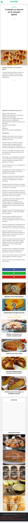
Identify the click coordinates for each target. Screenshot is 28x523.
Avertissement (22, 519)
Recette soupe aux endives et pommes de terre (14, 488)
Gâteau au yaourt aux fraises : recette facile (14, 335)
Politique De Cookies (6, 516)
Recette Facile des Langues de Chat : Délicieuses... (14, 503)
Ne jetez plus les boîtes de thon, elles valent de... (14, 473)
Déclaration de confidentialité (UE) (9, 519)
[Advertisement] (14, 34)
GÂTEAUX (14, 7)
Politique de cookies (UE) (7, 518)
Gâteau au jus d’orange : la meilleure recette (14, 393)
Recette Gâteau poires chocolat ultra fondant (14, 372)
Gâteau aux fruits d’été (14, 353)
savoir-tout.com (21, 514)
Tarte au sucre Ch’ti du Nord (14, 457)
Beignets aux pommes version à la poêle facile (14, 442)
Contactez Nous (15, 516)
